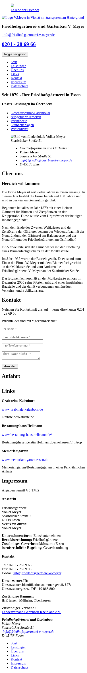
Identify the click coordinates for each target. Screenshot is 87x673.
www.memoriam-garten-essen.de (25, 460)
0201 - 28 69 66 (19, 44)
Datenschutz (19, 86)
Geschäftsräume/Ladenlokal (30, 113)
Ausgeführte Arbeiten (26, 117)
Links (15, 74)
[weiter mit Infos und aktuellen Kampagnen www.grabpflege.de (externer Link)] (12, 6)
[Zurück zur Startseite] (43, 17)
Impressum (18, 82)
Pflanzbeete (19, 121)
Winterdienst (19, 129)
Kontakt (16, 78)
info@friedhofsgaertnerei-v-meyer (37, 573)
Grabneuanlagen (22, 125)
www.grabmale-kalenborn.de (22, 409)
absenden (10, 366)
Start (14, 62)
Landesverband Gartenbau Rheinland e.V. (31, 612)
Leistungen (18, 66)
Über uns (17, 70)
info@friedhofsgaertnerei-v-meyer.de (28, 35)
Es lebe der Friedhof (25, 10)
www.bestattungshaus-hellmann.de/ (27, 435)
